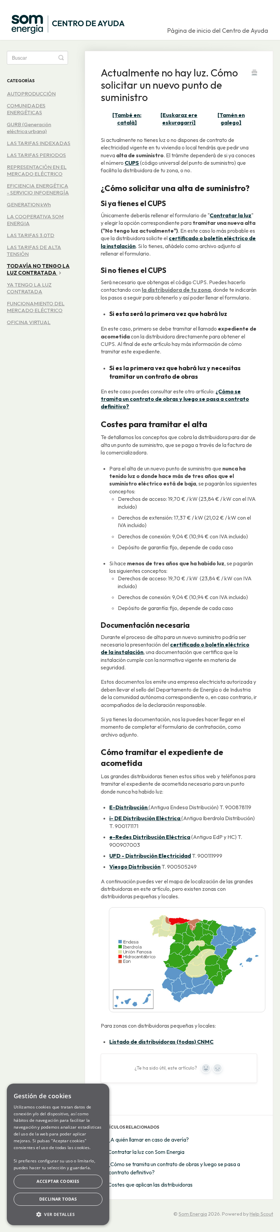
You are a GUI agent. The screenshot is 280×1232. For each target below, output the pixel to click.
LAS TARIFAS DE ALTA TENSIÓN (34, 250)
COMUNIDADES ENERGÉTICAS (26, 109)
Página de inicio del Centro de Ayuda (217, 30)
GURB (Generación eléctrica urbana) (29, 127)
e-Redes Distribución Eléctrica (149, 837)
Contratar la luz (230, 215)
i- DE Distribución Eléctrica (145, 818)
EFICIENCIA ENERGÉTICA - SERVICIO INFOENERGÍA (38, 189)
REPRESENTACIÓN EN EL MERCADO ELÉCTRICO (37, 170)
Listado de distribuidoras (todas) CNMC (161, 1041)
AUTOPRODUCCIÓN (31, 93)
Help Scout (261, 1214)
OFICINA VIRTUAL (29, 322)
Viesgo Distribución (134, 866)
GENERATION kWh (29, 204)
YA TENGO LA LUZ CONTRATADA (29, 288)
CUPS (132, 162)
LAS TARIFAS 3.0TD (30, 235)
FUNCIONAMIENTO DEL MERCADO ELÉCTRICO (36, 307)
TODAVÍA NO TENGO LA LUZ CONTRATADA (38, 269)
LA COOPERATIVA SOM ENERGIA (35, 220)
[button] (58, 1214)
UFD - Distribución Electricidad (150, 855)
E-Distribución (129, 807)
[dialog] (58, 1154)
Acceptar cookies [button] (58, 1181)
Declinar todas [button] (58, 1199)
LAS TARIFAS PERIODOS (36, 155)
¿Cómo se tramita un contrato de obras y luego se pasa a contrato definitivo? (175, 399)
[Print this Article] (254, 73)
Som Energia (193, 1214)
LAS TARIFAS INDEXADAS (38, 143)
